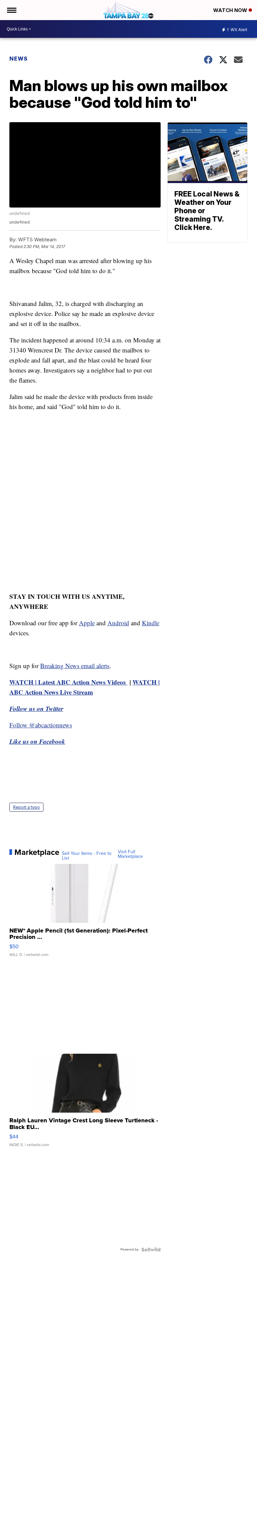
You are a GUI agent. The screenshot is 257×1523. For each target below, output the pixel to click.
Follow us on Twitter (36, 708)
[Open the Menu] (11, 10)
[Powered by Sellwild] (151, 1249)
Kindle (150, 623)
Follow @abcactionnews (40, 725)
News (18, 58)
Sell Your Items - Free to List (86, 856)
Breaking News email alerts (74, 665)
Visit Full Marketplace (130, 854)
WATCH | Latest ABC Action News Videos (68, 682)
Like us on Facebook (37, 741)
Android (118, 623)
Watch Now (231, 10)
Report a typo (26, 807)
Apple (87, 623)
